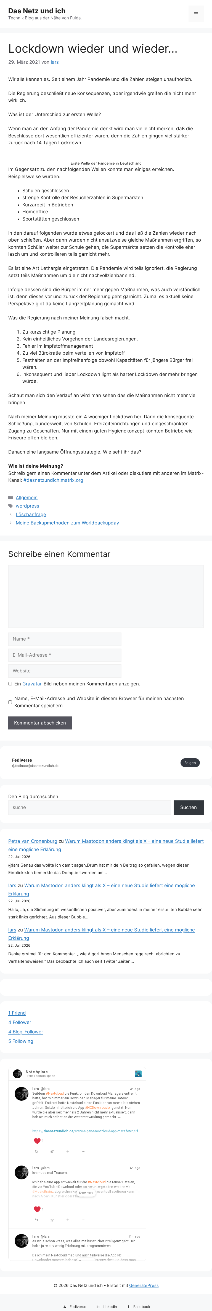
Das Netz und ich (37, 11)
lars (12, 885)
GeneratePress (144, 1285)
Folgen (190, 763)
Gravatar (31, 684)
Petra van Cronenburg (32, 841)
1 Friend (17, 1013)
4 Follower (19, 1022)
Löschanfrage (31, 514)
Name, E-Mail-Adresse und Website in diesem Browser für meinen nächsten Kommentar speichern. (99, 702)
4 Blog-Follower (25, 1032)
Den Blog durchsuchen (33, 796)
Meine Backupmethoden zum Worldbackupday (67, 523)
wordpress (27, 506)
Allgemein (27, 497)
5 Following (20, 1041)
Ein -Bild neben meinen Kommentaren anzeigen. (77, 684)
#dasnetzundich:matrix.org (53, 480)
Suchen (188, 807)
